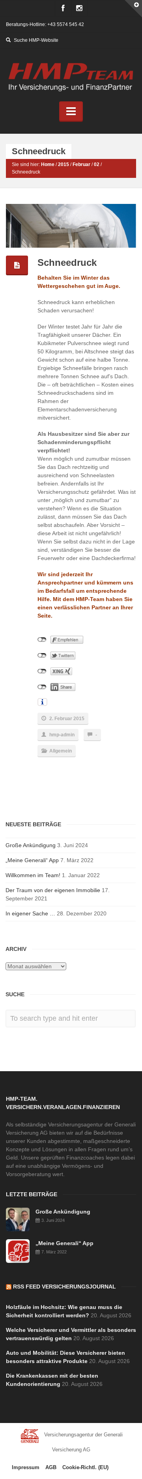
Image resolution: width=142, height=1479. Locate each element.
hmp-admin (62, 735)
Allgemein (60, 751)
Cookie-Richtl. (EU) (85, 1467)
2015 (63, 164)
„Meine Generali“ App (32, 860)
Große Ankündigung (31, 845)
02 (96, 164)
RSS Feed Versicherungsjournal (64, 1286)
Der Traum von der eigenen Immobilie (53, 890)
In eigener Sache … (30, 913)
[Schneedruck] (72, 226)
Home (47, 164)
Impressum (25, 1467)
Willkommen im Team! (33, 875)
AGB (50, 1467)
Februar (81, 164)
